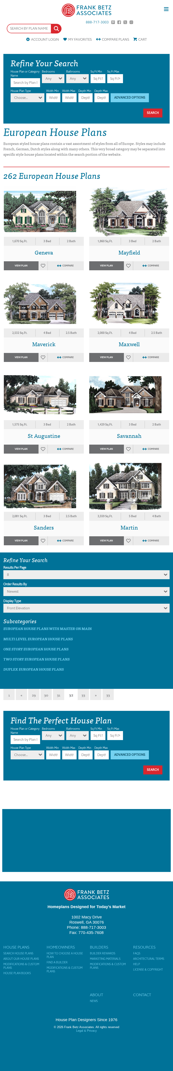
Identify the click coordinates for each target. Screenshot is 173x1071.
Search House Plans (18, 953)
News (94, 1001)
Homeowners (61, 947)
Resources (144, 947)
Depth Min (84, 91)
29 (34, 695)
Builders (99, 947)
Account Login (45, 39)
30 (46, 695)
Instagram (131, 22)
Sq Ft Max (113, 71)
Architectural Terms (148, 959)
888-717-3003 (97, 22)
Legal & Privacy (86, 1030)
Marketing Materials (105, 959)
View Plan (21, 265)
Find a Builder (57, 962)
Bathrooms (73, 71)
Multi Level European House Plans (38, 639)
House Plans (16, 947)
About (96, 995)
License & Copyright (148, 969)
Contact (142, 995)
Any (49, 78)
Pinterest (113, 22)
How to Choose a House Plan (65, 955)
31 (58, 695)
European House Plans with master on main (47, 628)
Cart (142, 39)
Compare (115, 39)
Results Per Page (14, 567)
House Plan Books (17, 973)
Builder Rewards (102, 953)
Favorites (80, 39)
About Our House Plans (21, 959)
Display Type (12, 601)
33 (83, 695)
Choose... (21, 97)
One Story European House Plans (35, 649)
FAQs (136, 953)
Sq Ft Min (96, 71)
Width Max (68, 91)
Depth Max (101, 91)
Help (136, 964)
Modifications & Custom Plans (21, 966)
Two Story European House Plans (36, 659)
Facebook (119, 22)
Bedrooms (48, 71)
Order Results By (15, 584)
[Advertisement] (86, 840)
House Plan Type (21, 91)
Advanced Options (129, 97)
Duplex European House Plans (33, 669)
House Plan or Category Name (25, 74)
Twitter (125, 22)
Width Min (52, 91)
